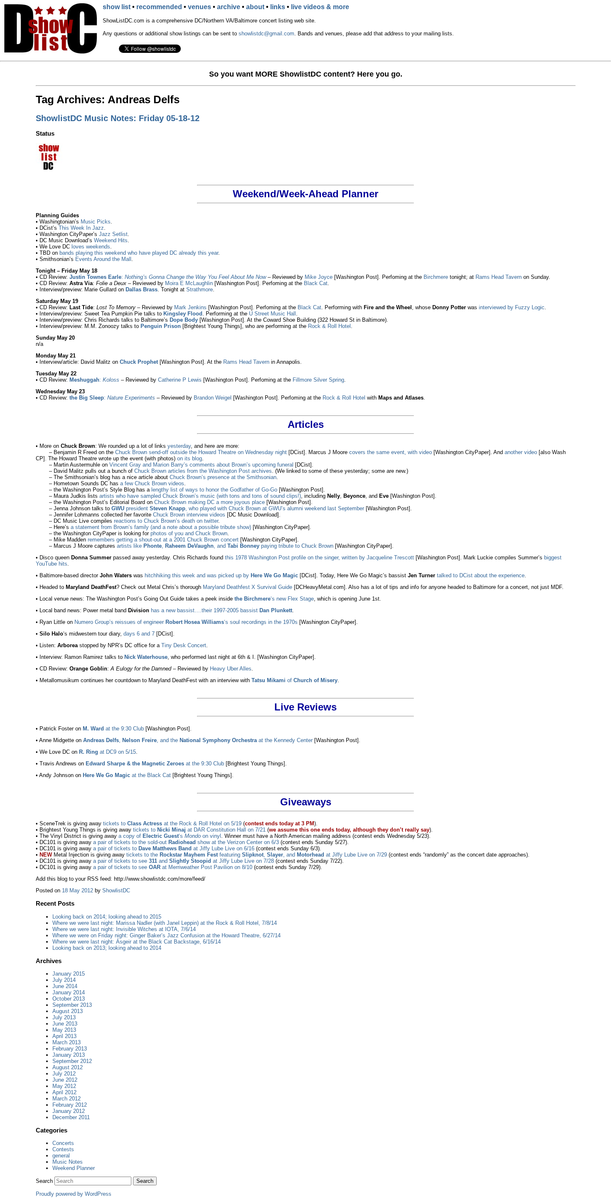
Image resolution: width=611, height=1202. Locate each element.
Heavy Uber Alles (230, 669)
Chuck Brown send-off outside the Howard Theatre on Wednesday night (201, 452)
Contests (63, 1149)
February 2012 (69, 1105)
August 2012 (67, 1067)
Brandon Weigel (213, 398)
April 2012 (64, 1092)
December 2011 (71, 1117)
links (277, 6)
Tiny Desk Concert (183, 645)
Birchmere (436, 277)
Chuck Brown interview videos (189, 515)
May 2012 (64, 1086)
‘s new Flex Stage (274, 599)
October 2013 (68, 999)
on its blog (189, 458)
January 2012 (68, 1111)
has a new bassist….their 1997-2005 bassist (221, 610)
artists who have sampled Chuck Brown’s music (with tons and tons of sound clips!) (200, 496)
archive (228, 6)
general (61, 1155)
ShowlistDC (116, 890)
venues (199, 6)
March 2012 (66, 1098)
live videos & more (320, 6)
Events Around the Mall (103, 259)
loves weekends (90, 246)
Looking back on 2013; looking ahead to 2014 (106, 948)
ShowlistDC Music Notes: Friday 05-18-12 (118, 118)
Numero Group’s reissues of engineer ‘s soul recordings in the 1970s (186, 622)
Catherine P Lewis (180, 380)
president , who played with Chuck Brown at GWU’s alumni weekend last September (237, 508)
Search (44, 1181)
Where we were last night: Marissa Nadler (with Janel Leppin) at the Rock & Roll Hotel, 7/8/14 (164, 923)
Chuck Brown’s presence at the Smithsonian (223, 477)
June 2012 (64, 1080)
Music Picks (96, 222)
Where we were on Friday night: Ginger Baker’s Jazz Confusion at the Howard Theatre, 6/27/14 (166, 935)
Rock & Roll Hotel (329, 326)
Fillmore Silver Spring (318, 380)
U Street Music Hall (272, 313)
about (255, 6)
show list (117, 6)
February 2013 (69, 1049)
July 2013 (64, 1017)
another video (521, 452)
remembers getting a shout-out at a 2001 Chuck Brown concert (163, 539)
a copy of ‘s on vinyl (169, 836)
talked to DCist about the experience (481, 575)
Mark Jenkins (190, 307)
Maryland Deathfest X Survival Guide (247, 587)
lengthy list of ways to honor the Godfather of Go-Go (214, 490)
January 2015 (68, 974)
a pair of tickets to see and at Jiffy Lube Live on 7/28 (183, 861)
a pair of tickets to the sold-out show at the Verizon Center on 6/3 (186, 842)
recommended (159, 6)
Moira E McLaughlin (189, 283)
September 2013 (72, 1005)
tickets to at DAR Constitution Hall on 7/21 (199, 830)
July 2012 (64, 1073)
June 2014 (64, 986)
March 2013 (66, 1042)
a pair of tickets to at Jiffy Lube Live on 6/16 (173, 848)
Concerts (63, 1143)
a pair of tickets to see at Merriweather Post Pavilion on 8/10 (172, 867)
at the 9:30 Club (113, 728)
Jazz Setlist (113, 234)
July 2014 (64, 980)
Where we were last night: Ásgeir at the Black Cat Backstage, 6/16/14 (136, 942)
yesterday (179, 446)
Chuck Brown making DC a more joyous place (209, 502)
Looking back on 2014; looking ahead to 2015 (106, 917)
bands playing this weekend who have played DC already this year (138, 253)
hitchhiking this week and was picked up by (221, 575)
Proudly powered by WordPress (73, 1194)
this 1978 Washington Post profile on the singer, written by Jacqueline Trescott (319, 557)
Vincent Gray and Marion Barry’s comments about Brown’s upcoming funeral (201, 465)
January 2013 (68, 1055)
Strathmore (199, 289)
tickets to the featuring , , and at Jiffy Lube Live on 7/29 (256, 855)
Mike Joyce (319, 277)
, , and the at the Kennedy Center (198, 740)
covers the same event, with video (390, 452)
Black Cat (316, 283)
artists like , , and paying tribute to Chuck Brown (225, 546)
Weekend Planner (73, 1168)
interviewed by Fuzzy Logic (511, 307)
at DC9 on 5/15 (107, 752)
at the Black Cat (127, 775)
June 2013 (64, 1024)
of (294, 680)
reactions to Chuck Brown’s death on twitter (166, 521)
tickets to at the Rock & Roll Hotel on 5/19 (172, 823)
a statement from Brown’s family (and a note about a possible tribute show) (161, 527)
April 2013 (64, 1036)
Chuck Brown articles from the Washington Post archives (203, 471)
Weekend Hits (111, 240)
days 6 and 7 (139, 634)
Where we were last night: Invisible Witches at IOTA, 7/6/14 (124, 929)
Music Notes (67, 1162)
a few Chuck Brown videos (152, 483)
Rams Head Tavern (498, 277)
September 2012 (72, 1061)
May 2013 (64, 1030)
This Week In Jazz (81, 228)
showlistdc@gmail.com (266, 33)
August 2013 (67, 1011)
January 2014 (68, 992)
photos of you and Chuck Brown (188, 533)
